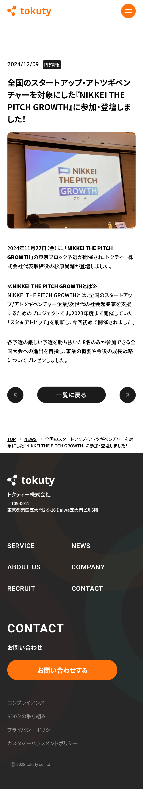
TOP (11, 439)
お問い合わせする (62, 670)
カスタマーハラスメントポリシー (42, 743)
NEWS (30, 439)
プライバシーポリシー (31, 729)
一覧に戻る (71, 394)
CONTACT (87, 589)
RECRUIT (21, 589)
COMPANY (88, 567)
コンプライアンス (26, 702)
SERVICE (21, 546)
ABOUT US (23, 567)
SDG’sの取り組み (26, 716)
